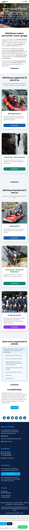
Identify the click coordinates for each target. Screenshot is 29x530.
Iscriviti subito (10, 474)
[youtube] (12, 417)
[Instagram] (8, 417)
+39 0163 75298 (6, 452)
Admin (21, 513)
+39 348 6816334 (6, 453)
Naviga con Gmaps (7, 441)
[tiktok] (24, 417)
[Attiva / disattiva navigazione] (23, 2)
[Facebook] (4, 417)
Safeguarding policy (18, 504)
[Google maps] (16, 417)
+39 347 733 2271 (5, 497)
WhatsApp (23, 527)
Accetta (3, 523)
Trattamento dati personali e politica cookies (11, 502)
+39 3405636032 (6, 493)
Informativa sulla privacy (17, 528)
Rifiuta (9, 523)
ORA (18, 513)
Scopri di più (14, 125)
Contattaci (14, 407)
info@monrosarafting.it (8, 458)
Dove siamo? (4, 436)
